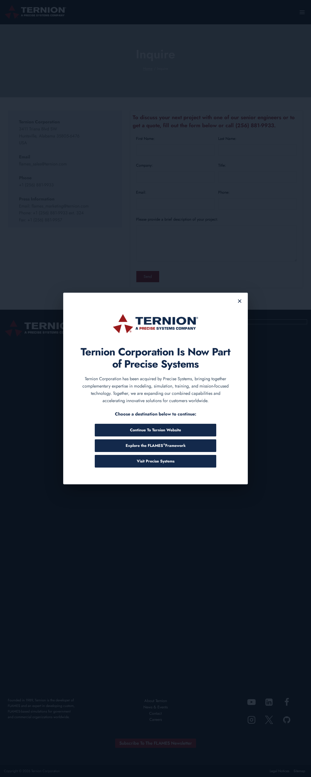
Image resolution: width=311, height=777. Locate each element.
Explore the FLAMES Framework (156, 445)
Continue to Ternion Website (155, 430)
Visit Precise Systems (155, 461)
